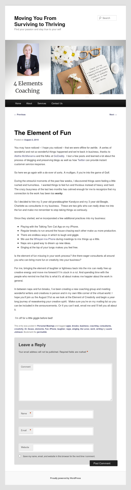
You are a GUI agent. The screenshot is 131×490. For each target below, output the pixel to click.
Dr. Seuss (29, 328)
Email (26, 430)
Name (26, 413)
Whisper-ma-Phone (44, 239)
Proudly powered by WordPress (65, 478)
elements (39, 328)
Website (25, 447)
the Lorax (84, 328)
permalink (42, 331)
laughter (61, 328)
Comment (26, 366)
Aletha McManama (25, 156)
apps (68, 325)
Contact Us (57, 103)
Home (18, 103)
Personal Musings (46, 325)
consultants (105, 325)
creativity (19, 328)
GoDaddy (59, 156)
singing (75, 328)
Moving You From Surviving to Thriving (39, 21)
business (84, 325)
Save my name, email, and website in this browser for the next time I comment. (59, 456)
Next (113, 114)
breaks (75, 325)
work (92, 328)
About (29, 103)
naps (68, 328)
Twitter (81, 160)
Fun (47, 328)
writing (99, 328)
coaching (94, 325)
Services (42, 103)
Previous (20, 114)
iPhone (53, 328)
